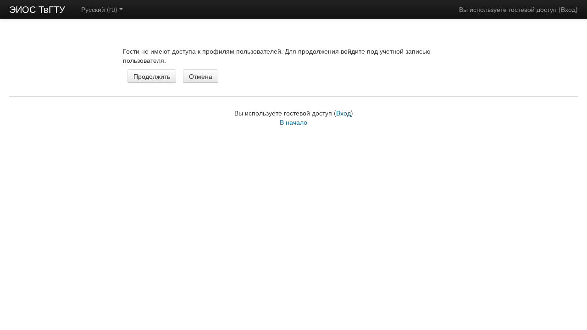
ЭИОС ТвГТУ (37, 9)
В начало (293, 121)
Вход (568, 9)
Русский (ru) (99, 9)
